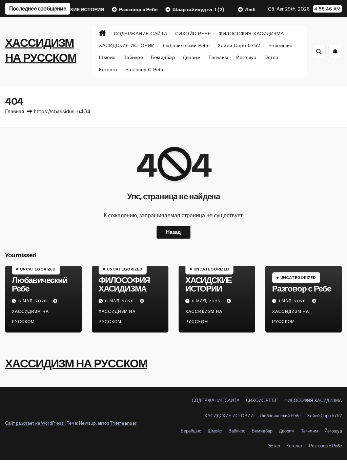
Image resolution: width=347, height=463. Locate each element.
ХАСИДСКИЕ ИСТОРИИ (127, 45)
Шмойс (107, 57)
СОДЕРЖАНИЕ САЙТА (140, 34)
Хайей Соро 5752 (239, 45)
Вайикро (133, 57)
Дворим (192, 57)
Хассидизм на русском (30, 316)
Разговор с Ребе (145, 69)
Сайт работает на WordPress (35, 423)
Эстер (271, 57)
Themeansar (123, 423)
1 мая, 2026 (293, 301)
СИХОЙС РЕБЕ (193, 34)
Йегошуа (246, 57)
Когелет (108, 69)
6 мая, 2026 (33, 301)
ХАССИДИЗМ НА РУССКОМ (76, 363)
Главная (14, 111)
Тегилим (218, 57)
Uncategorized (38, 269)
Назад (173, 232)
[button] (319, 51)
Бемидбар (163, 57)
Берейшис (280, 45)
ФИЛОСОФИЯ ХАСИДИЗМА (251, 34)
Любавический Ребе (186, 45)
